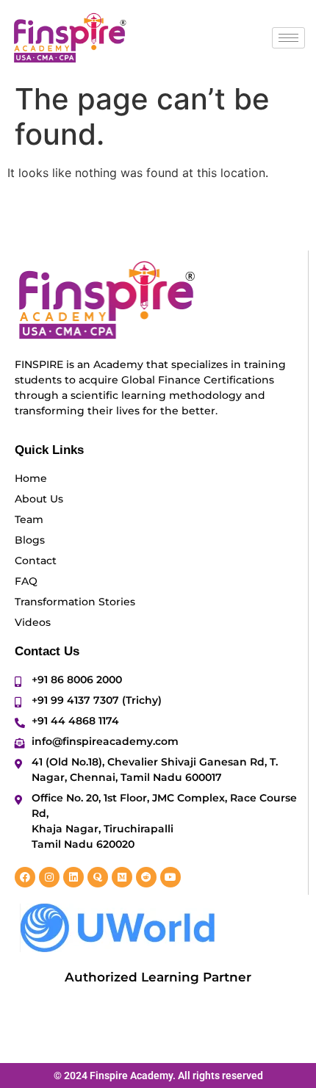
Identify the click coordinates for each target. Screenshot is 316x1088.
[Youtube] (170, 877)
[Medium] (122, 877)
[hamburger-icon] (288, 37)
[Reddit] (146, 877)
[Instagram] (49, 877)
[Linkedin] (73, 877)
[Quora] (97, 877)
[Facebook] (25, 877)
